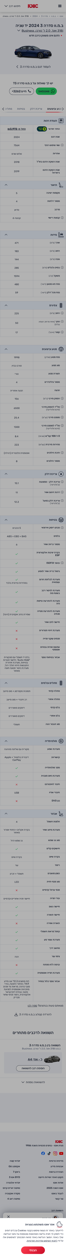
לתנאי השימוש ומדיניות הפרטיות (42, 1240)
